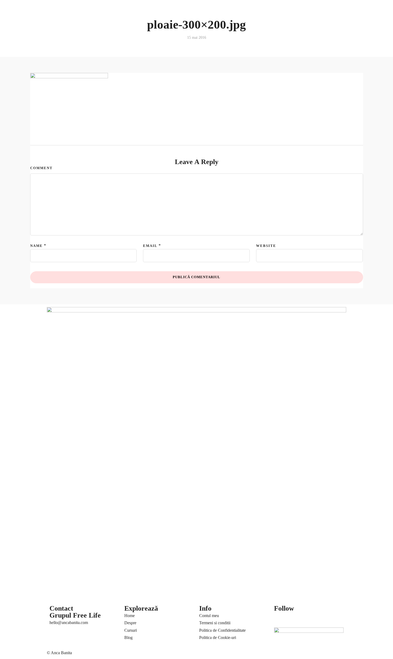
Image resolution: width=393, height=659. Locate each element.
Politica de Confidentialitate (222, 630)
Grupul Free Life (75, 615)
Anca (52, 9)
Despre (130, 623)
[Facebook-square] (295, 618)
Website (266, 246)
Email (150, 246)
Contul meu (209, 615)
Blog (235, 9)
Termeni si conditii (214, 623)
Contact (267, 9)
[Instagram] (324, 618)
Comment (41, 168)
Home (129, 615)
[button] (318, 6)
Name (36, 246)
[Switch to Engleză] (182, 9)
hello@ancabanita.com (68, 622)
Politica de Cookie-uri (217, 637)
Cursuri (87, 9)
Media (251, 9)
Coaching (69, 9)
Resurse (54, 23)
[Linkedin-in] (309, 618)
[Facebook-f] (280, 618)
